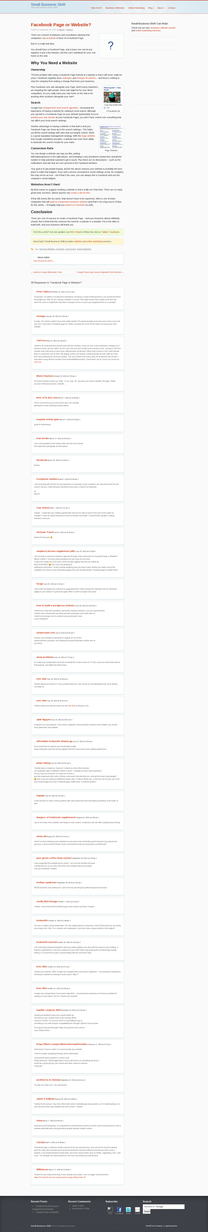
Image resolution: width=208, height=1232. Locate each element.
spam (74, 1206)
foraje (39, 583)
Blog (149, 8)
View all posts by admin (44, 261)
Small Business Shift (48, 4)
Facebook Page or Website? (61, 24)
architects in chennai (48, 1079)
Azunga (40, 316)
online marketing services (148, 30)
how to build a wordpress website (55, 605)
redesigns (67, 78)
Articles (70, 30)
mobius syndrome (46, 882)
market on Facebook (75, 205)
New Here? (96, 8)
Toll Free (41, 340)
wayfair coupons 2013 (48, 1010)
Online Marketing (136, 8)
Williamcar (42, 1169)
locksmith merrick (46, 942)
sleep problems (45, 657)
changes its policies (86, 78)
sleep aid (41, 836)
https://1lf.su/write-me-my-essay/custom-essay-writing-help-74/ (60, 1177)
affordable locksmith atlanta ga (54, 741)
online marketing (94, 241)
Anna (39, 1120)
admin (61, 30)
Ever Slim (41, 966)
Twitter (104, 232)
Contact (171, 8)
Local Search (70, 249)
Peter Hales (43, 291)
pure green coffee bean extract (54, 858)
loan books (42, 438)
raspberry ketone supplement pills (55, 551)
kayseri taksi (77, 1208)
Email (78, 232)
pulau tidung (43, 763)
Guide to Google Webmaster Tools (46, 272)
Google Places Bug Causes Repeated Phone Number (100, 272)
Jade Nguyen (43, 719)
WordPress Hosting (154, 1226)
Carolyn (40, 1142)
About (159, 8)
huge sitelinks (88, 136)
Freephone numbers (47, 479)
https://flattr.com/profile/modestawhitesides (61, 1044)
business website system (163, 28)
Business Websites (115, 8)
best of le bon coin (47, 397)
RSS (72, 232)
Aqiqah (40, 795)
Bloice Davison (44, 376)
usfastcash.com (45, 632)
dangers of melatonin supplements (56, 817)
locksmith (42, 920)
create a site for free (80, 193)
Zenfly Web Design (46, 901)
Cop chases (43, 507)
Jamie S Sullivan (45, 1098)
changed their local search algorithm (60, 108)
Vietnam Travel (44, 532)
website (52, 38)
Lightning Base (171, 1226)
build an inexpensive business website (68, 202)
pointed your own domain (43, 117)
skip (44, 38)
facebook (41, 460)
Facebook (114, 232)
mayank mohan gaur (47, 419)
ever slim (41, 678)
